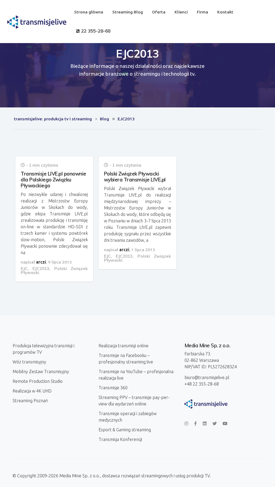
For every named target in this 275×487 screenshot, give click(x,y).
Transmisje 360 (113, 387)
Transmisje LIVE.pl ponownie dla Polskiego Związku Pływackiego (53, 179)
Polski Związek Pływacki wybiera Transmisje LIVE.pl (135, 176)
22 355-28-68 (95, 31)
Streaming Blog (127, 12)
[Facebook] (195, 423)
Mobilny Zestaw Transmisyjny (41, 371)
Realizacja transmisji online (124, 345)
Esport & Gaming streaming (125, 429)
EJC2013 (40, 268)
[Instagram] (186, 423)
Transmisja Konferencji (120, 439)
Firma (202, 12)
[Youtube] (225, 423)
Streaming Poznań (30, 400)
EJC (24, 268)
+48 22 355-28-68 (201, 383)
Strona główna (88, 12)
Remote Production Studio (38, 381)
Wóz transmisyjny (29, 361)
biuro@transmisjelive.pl (206, 377)
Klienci (181, 12)
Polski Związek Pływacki (54, 270)
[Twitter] (214, 423)
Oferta (158, 12)
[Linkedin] (205, 423)
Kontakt (225, 12)
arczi (41, 262)
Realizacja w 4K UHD (32, 390)
